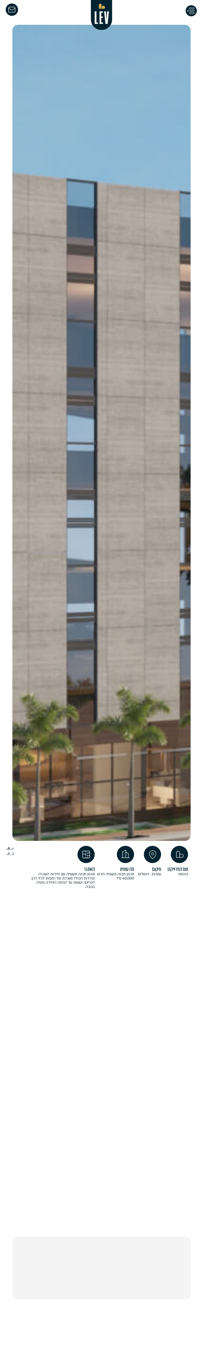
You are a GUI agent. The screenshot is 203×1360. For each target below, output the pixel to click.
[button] (191, 11)
